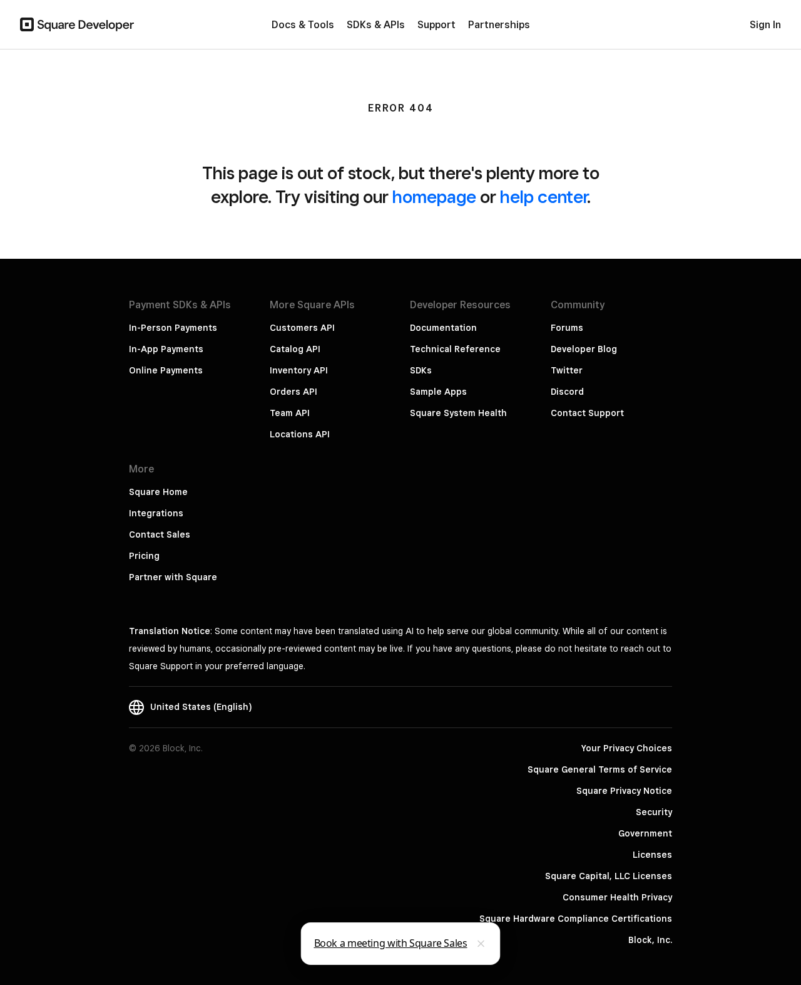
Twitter (567, 370)
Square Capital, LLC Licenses (608, 876)
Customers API (302, 328)
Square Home (158, 492)
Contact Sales (159, 534)
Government (645, 833)
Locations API (300, 434)
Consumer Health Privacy (617, 897)
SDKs (421, 370)
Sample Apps (438, 392)
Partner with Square (173, 577)
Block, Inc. (650, 940)
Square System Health (458, 413)
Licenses (652, 855)
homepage (434, 196)
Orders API (293, 392)
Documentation (443, 328)
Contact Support (587, 413)
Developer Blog (584, 349)
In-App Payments (166, 349)
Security (654, 812)
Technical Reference (455, 349)
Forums (567, 328)
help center (543, 196)
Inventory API (299, 370)
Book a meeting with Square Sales (390, 943)
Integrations (156, 513)
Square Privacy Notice (624, 791)
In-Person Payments (173, 328)
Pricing (144, 556)
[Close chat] (481, 943)
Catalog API (295, 349)
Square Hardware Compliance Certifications (575, 919)
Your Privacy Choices (626, 748)
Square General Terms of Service (600, 769)
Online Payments (166, 370)
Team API (290, 413)
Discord (567, 392)
